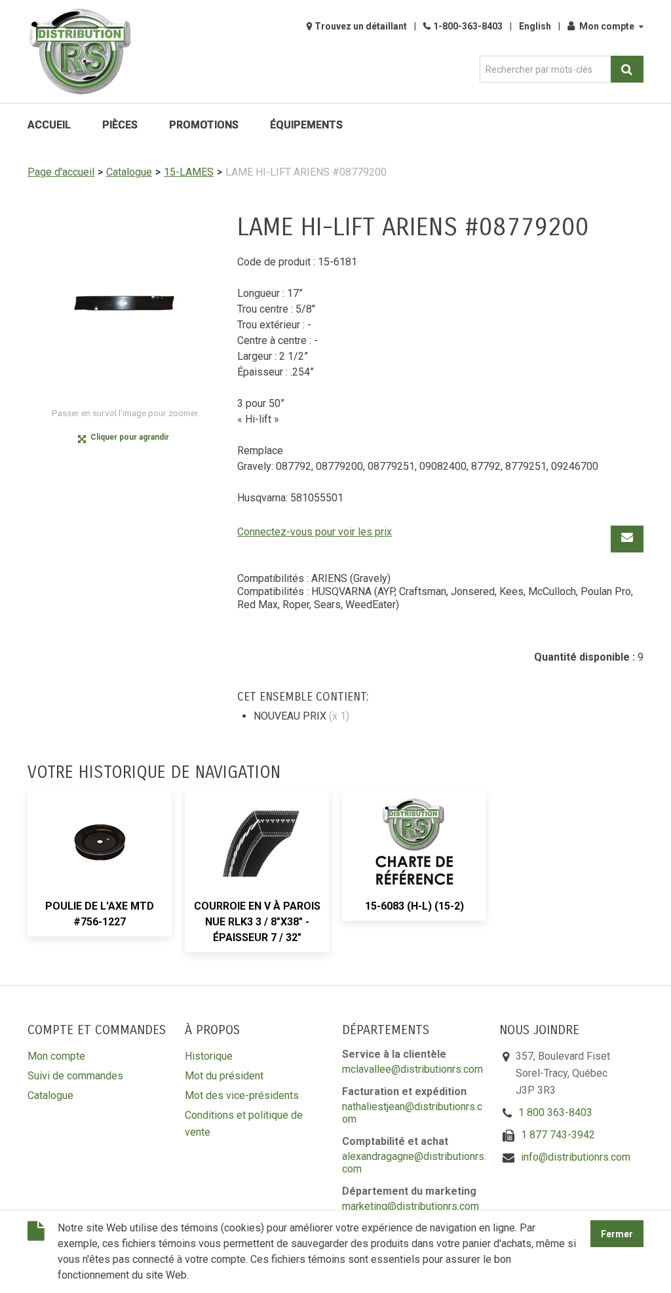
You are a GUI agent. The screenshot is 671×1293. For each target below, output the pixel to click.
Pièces (120, 125)
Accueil (49, 125)
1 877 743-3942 (558, 1135)
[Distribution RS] (80, 51)
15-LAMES (189, 172)
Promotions (204, 125)
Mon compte (606, 26)
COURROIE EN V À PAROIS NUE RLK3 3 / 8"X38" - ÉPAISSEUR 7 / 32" (257, 922)
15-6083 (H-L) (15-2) (414, 906)
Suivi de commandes (75, 1076)
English (535, 26)
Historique (209, 1056)
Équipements (306, 125)
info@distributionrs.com (575, 1157)
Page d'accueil (61, 172)
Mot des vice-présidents (242, 1095)
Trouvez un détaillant (361, 26)
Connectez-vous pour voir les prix (314, 532)
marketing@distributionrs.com (410, 1206)
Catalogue (129, 172)
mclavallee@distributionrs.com (412, 1069)
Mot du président (224, 1076)
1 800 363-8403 (555, 1112)
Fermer (617, 1234)
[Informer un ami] (627, 539)
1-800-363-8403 (468, 26)
